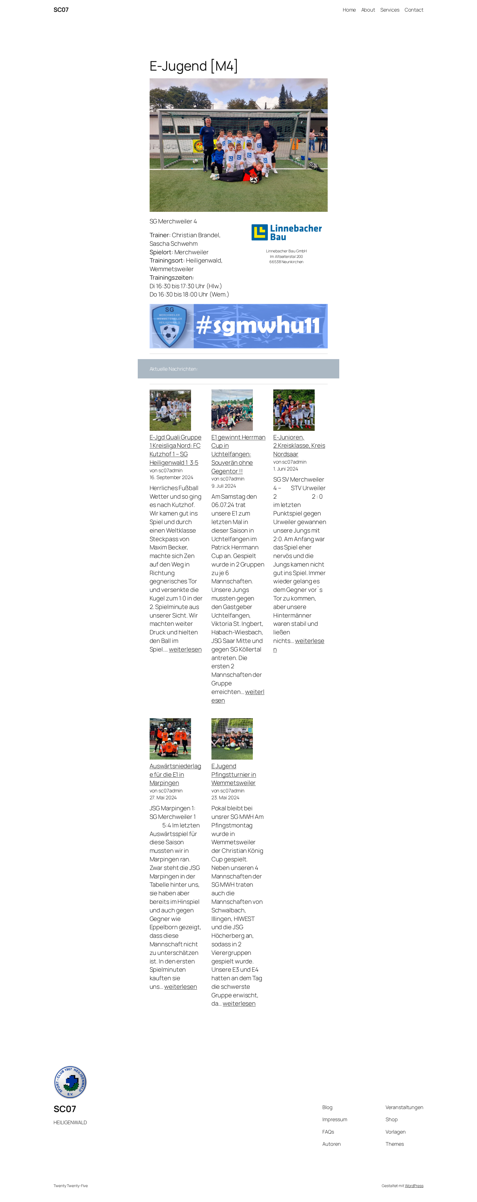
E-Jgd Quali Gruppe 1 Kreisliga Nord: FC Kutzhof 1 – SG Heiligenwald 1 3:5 (176, 450)
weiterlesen (185, 649)
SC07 (61, 10)
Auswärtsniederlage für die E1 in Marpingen (175, 774)
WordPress (414, 1185)
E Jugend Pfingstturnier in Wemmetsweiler (233, 774)
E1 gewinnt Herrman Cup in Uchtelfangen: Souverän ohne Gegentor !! (238, 454)
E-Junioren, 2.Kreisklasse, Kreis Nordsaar (299, 445)
